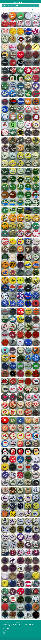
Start (4, 5)
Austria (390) (16, 5)
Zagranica (9, 5)
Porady (4, 634)
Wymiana (4, 633)
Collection (4, 630)
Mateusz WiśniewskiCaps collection (19, 1)
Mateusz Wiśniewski (9, 637)
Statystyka (4, 632)
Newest (4, 631)
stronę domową (30, 625)
